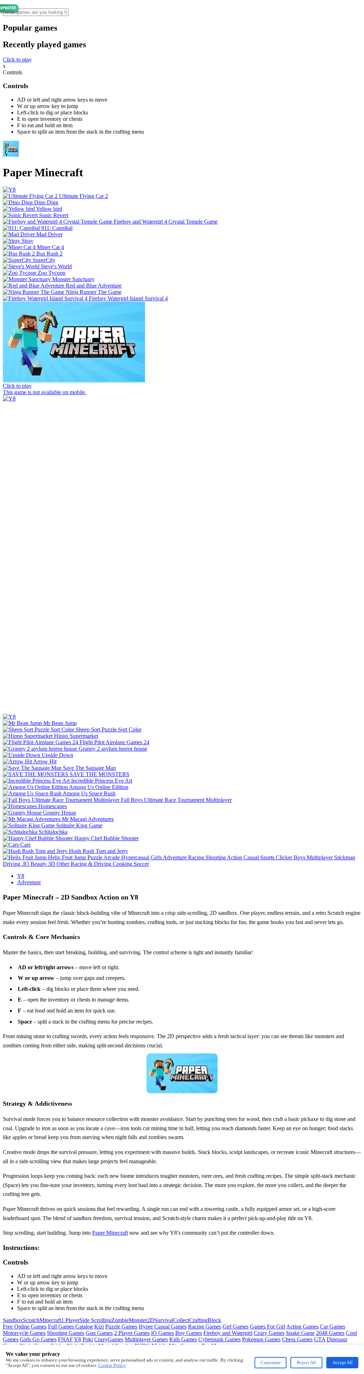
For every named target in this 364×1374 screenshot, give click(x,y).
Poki (87, 1339)
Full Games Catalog (70, 1327)
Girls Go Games (38, 1339)
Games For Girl (267, 1327)
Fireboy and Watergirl (227, 1333)
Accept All (342, 1362)
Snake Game (300, 1333)
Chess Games (297, 1339)
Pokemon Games (261, 1339)
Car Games (332, 1327)
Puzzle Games (121, 1327)
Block (214, 1320)
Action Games (302, 1327)
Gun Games (99, 1333)
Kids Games (183, 1339)
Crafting (198, 1320)
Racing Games (204, 1327)
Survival (163, 1320)
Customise (271, 1362)
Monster (138, 1320)
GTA (319, 1339)
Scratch (31, 1320)
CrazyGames (108, 1339)
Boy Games (188, 1333)
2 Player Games (132, 1333)
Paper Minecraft (110, 1233)
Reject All (306, 1362)
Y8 (20, 876)
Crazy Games (269, 1333)
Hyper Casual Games (163, 1327)
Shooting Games (65, 1333)
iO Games (162, 1333)
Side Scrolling (95, 1320)
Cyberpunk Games (219, 1339)
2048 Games (330, 1333)
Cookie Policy (112, 1365)
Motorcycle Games (24, 1333)
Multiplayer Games (146, 1339)
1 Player (70, 1320)
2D (150, 1320)
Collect (181, 1320)
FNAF (65, 1339)
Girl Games (235, 1327)
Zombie (120, 1320)
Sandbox (13, 1320)
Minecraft (50, 1320)
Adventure (29, 882)
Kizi (99, 1327)
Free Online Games (25, 1327)
